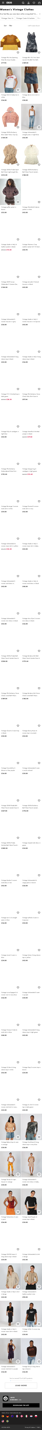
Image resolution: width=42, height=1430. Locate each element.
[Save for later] (18, 52)
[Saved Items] (34, 2)
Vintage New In (7, 18)
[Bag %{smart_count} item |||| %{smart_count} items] (39, 2)
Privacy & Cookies (30, 1427)
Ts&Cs (38, 1427)
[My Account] (28, 2)
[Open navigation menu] (3, 2)
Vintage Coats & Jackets (25, 18)
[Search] (23, 2)
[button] (3, 1416)
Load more (21, 1385)
